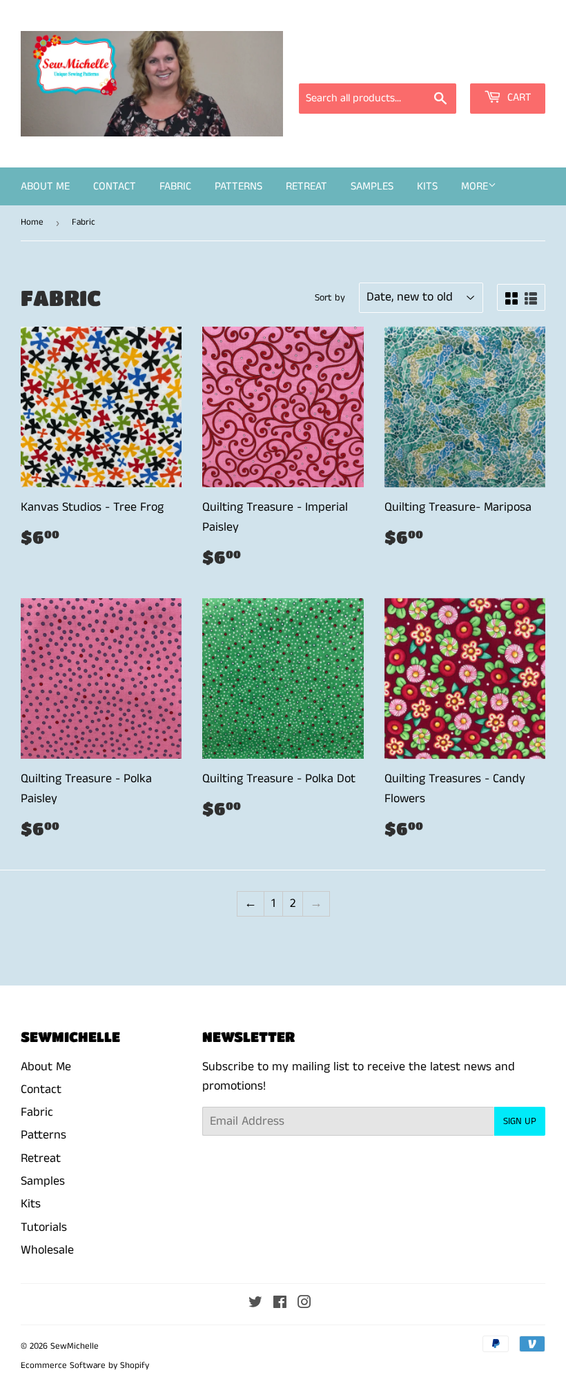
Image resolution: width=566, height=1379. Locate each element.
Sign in (421, 64)
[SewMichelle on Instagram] (304, 1304)
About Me (45, 186)
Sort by (330, 298)
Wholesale (47, 1250)
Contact (114, 186)
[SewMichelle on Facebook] (280, 1304)
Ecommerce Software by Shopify (85, 1365)
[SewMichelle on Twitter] (255, 1304)
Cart (518, 97)
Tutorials (44, 1227)
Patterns (238, 186)
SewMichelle (74, 1346)
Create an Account (502, 64)
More (474, 186)
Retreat (306, 186)
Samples (372, 186)
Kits (427, 186)
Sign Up (519, 1121)
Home (32, 222)
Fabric (175, 186)
